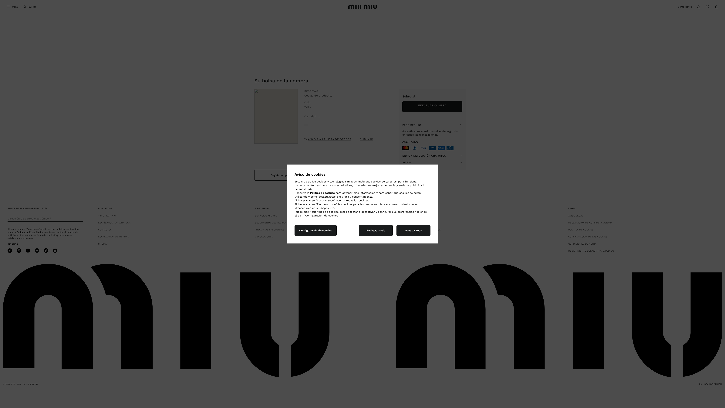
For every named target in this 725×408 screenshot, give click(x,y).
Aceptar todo (413, 230)
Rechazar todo (375, 230)
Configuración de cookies (315, 230)
